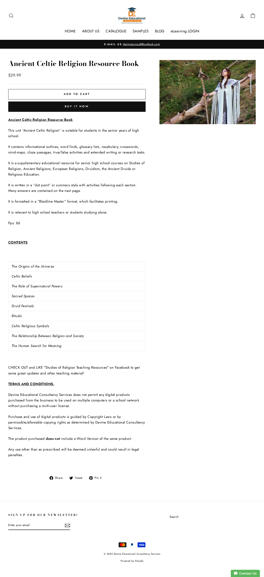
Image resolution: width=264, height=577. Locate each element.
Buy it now (77, 106)
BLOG (160, 31)
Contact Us (247, 573)
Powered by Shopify (132, 561)
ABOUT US (90, 31)
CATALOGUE (116, 31)
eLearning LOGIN (185, 31)
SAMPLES (141, 31)
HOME (70, 31)
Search (174, 517)
